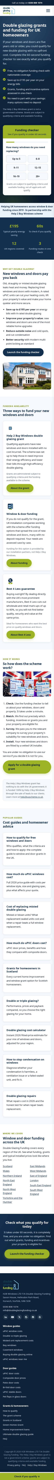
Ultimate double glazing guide (18, 1434)
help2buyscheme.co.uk (31, 797)
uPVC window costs (12, 1331)
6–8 (38, 158)
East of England (38, 1175)
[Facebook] (33, 1317)
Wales (6, 1171)
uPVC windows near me (15, 1359)
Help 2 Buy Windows (37, 1465)
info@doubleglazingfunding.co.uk (20, 1310)
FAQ (5, 1438)
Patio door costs (11, 1382)
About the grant (20, 488)
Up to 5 (16, 158)
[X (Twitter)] (19, 1317)
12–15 (38, 167)
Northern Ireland (12, 1175)
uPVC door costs (11, 1373)
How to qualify (10, 1410)
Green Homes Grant (13, 1424)
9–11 (16, 167)
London (34, 1180)
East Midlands (37, 1166)
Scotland (7, 1166)
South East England (40, 1185)
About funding (19, 563)
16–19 (16, 176)
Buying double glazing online (17, 1354)
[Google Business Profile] (26, 1317)
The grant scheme (12, 1415)
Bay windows (9, 1345)
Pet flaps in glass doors (14, 1396)
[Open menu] (48, 10)
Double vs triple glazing (15, 1335)
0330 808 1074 (35, 2)
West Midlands (38, 1171)
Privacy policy (13, 1465)
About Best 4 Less (21, 634)
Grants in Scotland (12, 1420)
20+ (38, 176)
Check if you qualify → (27, 1476)
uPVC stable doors (12, 1391)
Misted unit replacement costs (18, 1340)
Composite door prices (14, 1377)
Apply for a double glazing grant (24, 767)
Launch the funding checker (23, 352)
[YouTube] (12, 1317)
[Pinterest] (40, 1317)
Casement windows (13, 1349)
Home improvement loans (16, 1429)
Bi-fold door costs (11, 1387)
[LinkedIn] (5, 1317)
